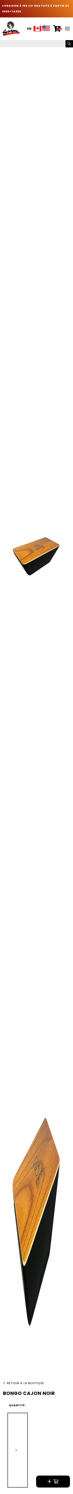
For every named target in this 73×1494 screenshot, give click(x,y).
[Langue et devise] (41, 29)
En (29, 28)
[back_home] (11, 28)
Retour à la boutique (25, 1383)
